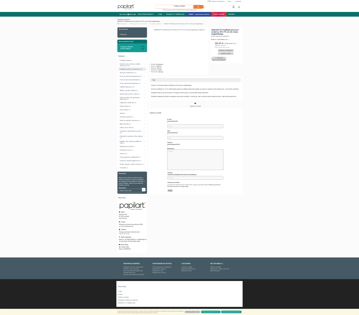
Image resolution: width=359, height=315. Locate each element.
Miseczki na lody (186, 270)
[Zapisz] (144, 189)
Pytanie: (173, 143)
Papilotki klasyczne (129, 272)
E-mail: (172, 120)
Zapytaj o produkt (226, 53)
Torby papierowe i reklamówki (161, 267)
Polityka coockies (123, 297)
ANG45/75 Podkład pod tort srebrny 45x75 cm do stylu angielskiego (183, 23)
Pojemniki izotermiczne (188, 269)
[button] (230, 1)
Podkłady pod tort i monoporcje (138, 23)
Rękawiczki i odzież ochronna (219, 269)
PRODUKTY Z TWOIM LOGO (126, 303)
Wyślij (170, 190)
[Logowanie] (233, 6)
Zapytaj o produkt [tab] (195, 106)
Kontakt (120, 294)
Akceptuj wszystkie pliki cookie (231, 312)
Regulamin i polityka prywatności (128, 300)
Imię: (172, 131)
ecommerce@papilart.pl (126, 226)
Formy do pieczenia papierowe (133, 270)
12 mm (160, 70)
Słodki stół (193, 10)
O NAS (120, 291)
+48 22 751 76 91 (124, 234)
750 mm (159, 68)
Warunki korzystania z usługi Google (177, 186)
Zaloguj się (123, 34)
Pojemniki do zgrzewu (159, 269)
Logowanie (238, 1)
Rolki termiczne (215, 270)
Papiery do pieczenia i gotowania (133, 274)
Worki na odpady (215, 267)
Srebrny (158, 66)
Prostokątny (159, 64)
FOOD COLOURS (176, 10)
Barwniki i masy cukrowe (131, 269)
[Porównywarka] (239, 6)
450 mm (160, 71)
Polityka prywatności (214, 184)
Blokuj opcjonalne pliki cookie (211, 312)
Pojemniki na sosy (157, 270)
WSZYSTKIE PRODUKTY (146, 14)
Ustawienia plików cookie (192, 312)
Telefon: (181, 173)
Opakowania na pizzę (159, 272)
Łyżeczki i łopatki (186, 267)
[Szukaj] (198, 7)
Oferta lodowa (186, 10)
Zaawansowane (167, 10)
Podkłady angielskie (155, 23)
